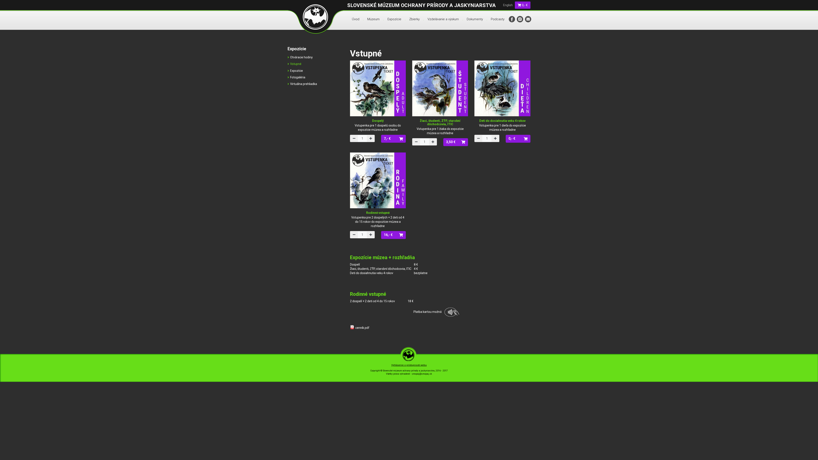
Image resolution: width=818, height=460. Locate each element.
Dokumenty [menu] (475, 19)
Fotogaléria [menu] (297, 77)
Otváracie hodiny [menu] (301, 57)
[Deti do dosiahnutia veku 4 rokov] (502, 88)
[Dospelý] (378, 88)
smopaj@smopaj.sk (422, 373)
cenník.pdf (362, 327)
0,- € (524, 5)
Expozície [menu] (394, 19)
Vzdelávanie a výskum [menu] (443, 19)
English (508, 5)
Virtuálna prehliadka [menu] (303, 84)
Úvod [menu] (355, 19)
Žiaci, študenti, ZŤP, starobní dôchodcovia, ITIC (440, 122)
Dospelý (378, 120)
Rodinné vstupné (378, 212)
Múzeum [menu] (373, 19)
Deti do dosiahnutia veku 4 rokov (502, 120)
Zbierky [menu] (414, 19)
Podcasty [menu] (497, 19)
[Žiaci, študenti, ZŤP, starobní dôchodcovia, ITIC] (440, 88)
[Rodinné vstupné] (378, 180)
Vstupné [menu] (295, 64)
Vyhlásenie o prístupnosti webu (409, 365)
